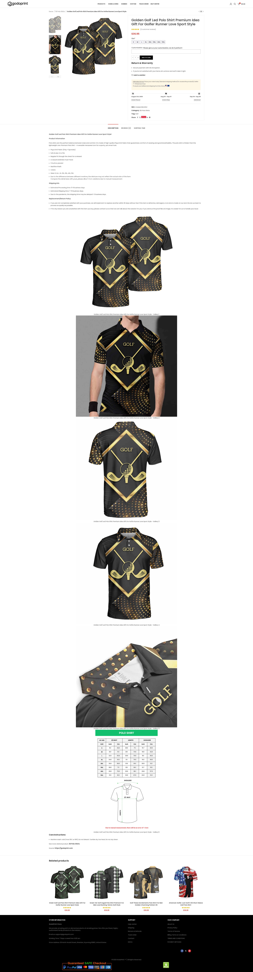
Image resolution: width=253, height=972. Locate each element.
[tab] (113, 127)
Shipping (131, 928)
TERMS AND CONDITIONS (176, 938)
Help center (132, 924)
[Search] (235, 4)
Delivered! (197, 100)
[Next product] (203, 11)
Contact (131, 938)
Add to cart (146, 57)
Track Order (132, 935)
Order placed (135, 100)
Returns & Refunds (135, 931)
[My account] (231, 4)
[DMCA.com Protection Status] (166, 965)
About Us (171, 924)
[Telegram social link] (149, 117)
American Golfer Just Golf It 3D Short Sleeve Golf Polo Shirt (186, 904)
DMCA (130, 942)
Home (51, 11)
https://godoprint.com (64, 848)
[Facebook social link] (138, 117)
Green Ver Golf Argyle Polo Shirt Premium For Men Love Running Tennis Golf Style (107, 904)
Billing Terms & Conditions (177, 935)
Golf (136, 114)
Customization (137, 48)
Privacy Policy (172, 928)
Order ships (166, 100)
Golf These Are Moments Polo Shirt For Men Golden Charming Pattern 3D (146, 904)
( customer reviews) (148, 29)
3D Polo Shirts (60, 11)
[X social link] (140, 117)
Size (133, 38)
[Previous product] (199, 11)
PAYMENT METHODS (174, 942)
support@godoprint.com (64, 934)
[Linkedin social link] (147, 117)
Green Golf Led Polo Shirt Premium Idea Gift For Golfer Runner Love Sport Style (67, 904)
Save (144, 117)
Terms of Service (174, 931)
